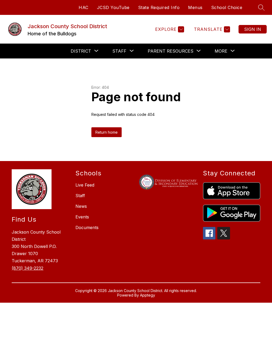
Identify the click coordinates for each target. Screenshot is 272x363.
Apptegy (147, 295)
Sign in (252, 29)
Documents (87, 227)
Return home (106, 132)
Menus (195, 7)
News (81, 206)
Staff (80, 195)
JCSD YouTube (113, 7)
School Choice (227, 7)
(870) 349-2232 (27, 268)
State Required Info (159, 7)
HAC (83, 7)
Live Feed (84, 185)
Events (82, 217)
